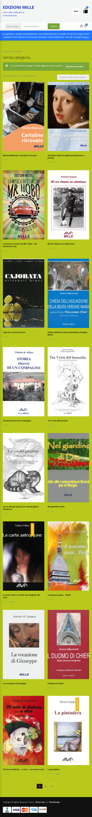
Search (54, 26)
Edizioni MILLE (18, 7)
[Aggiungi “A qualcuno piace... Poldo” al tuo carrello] (67, 590)
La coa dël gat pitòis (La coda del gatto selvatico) (21, 507)
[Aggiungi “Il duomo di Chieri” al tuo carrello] (67, 679)
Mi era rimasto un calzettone (61, 243)
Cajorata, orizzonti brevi (14, 332)
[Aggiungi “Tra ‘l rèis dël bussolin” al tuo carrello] (67, 416)
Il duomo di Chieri (56, 683)
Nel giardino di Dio (56, 506)
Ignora (86, 37)
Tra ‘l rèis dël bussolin (58, 420)
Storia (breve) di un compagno (17, 420)
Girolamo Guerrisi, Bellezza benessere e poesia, (66, 156)
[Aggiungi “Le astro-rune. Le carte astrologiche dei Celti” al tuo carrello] (22, 590)
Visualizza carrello (74, 66)
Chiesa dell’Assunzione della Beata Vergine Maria (67, 333)
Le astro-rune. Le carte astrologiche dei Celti (21, 596)
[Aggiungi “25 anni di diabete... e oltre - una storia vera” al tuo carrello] (22, 765)
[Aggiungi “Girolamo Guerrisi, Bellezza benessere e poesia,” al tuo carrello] (67, 151)
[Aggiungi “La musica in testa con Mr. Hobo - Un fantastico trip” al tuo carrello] (22, 239)
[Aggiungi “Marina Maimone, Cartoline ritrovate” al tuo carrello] (22, 151)
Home (5, 51)
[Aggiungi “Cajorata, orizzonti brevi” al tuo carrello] (22, 328)
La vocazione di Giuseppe (14, 683)
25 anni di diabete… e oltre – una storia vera (23, 769)
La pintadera (53, 769)
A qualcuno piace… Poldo (59, 595)
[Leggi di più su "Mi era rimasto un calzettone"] (67, 239)
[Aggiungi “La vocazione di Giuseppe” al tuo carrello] (22, 679)
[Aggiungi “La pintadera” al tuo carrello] (67, 765)
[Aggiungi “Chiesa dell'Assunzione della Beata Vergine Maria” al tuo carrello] (67, 328)
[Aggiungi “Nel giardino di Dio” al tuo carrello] (67, 502)
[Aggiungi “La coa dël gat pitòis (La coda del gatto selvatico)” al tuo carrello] (22, 502)
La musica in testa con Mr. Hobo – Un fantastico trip (20, 245)
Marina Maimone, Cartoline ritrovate (20, 155)
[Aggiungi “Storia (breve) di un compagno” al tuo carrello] (22, 416)
